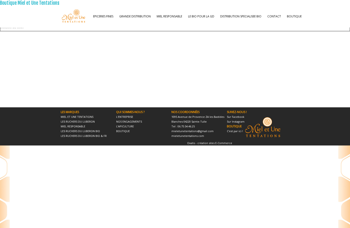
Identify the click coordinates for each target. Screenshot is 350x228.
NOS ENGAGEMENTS (129, 121)
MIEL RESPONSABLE (169, 16)
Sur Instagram (236, 121)
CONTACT (274, 16)
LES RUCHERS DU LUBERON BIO (80, 131)
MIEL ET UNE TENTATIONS (77, 117)
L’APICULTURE (125, 126)
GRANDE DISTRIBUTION (135, 16)
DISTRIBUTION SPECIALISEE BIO (240, 16)
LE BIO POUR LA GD (201, 16)
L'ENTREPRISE (124, 117)
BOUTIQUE (294, 16)
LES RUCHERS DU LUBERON (78, 121)
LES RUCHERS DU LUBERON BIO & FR (84, 136)
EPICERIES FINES (103, 16)
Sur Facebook (235, 117)
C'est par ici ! (235, 131)
